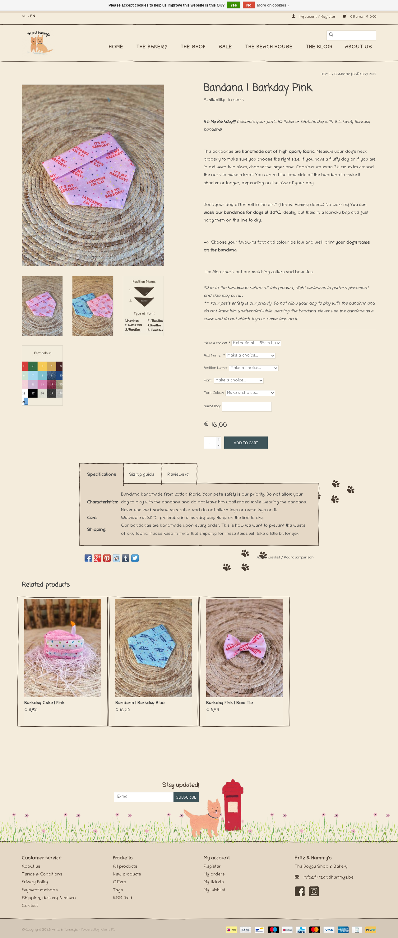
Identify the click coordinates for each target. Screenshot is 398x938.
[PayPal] (369, 930)
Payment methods (40, 890)
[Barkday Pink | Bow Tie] (244, 648)
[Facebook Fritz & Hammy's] (300, 891)
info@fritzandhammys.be (328, 877)
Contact (30, 906)
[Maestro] (273, 930)
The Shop (193, 47)
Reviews (178, 475)
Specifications (101, 475)
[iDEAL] (231, 930)
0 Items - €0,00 (362, 17)
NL (24, 16)
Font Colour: (214, 393)
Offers (119, 882)
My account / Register (317, 17)
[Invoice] (356, 930)
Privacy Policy (35, 882)
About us (358, 47)
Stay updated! (180, 785)
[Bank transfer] (245, 930)
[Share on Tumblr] (125, 558)
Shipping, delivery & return (49, 898)
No (248, 5)
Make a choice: (217, 343)
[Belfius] (287, 930)
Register (212, 867)
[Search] (331, 35)
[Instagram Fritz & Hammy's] (314, 891)
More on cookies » (273, 5)
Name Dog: (212, 406)
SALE (225, 47)
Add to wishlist (269, 558)
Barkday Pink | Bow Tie (229, 703)
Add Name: (214, 356)
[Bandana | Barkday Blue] (153, 648)
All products (125, 867)
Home (116, 47)
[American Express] (342, 930)
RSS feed (122, 898)
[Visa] (328, 930)
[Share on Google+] (97, 558)
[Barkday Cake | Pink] (62, 648)
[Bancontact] (259, 930)
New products (127, 874)
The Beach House (269, 47)
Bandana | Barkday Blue (139, 703)
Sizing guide (141, 475)
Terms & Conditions (42, 874)
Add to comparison (298, 558)
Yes (233, 5)
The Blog (319, 47)
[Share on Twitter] (135, 558)
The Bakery (152, 47)
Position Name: (216, 368)
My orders (214, 874)
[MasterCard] (314, 930)
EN (32, 16)
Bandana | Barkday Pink (355, 74)
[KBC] (300, 930)
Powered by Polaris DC (98, 930)
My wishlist (214, 890)
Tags (118, 890)
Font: (208, 381)
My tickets (214, 882)
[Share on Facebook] (88, 558)
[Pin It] (107, 558)
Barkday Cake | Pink (44, 703)
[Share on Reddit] (116, 558)
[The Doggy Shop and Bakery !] (41, 42)
